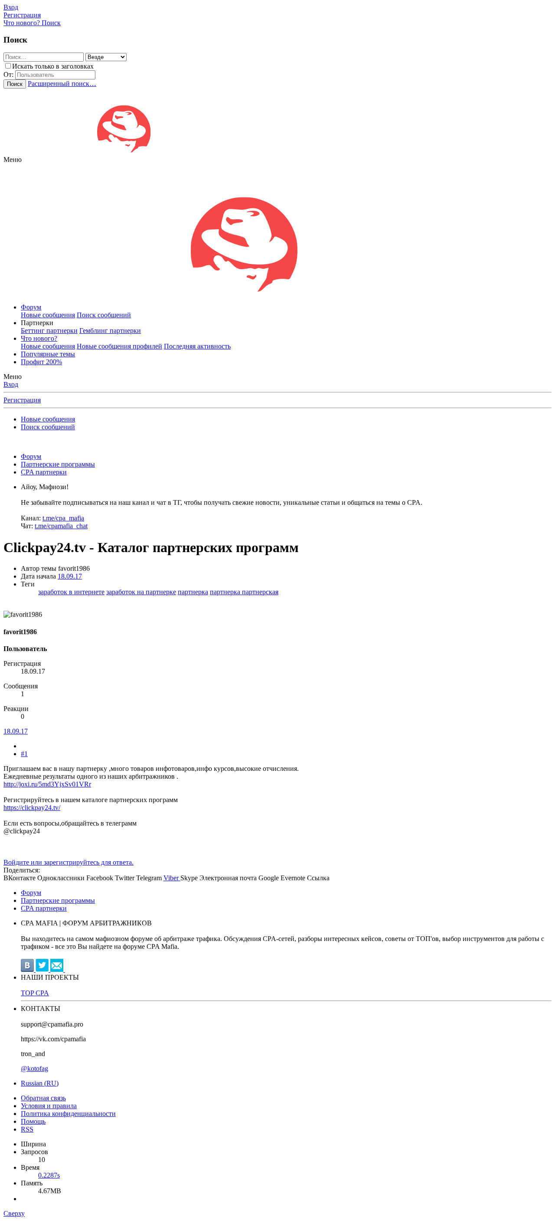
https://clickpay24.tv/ (31, 807)
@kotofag (34, 1068)
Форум (31, 307)
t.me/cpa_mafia (63, 518)
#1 (24, 753)
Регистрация (22, 400)
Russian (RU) (40, 1083)
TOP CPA (35, 993)
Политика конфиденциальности (68, 1113)
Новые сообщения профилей (119, 346)
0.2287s (49, 1175)
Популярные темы (48, 354)
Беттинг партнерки (49, 330)
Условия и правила (49, 1105)
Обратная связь (43, 1098)
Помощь (33, 1121)
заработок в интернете (71, 592)
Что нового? (39, 338)
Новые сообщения (48, 315)
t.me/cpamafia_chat (61, 526)
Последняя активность (197, 346)
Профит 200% (41, 361)
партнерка (193, 592)
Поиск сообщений (104, 315)
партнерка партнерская (244, 592)
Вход (10, 384)
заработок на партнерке (141, 592)
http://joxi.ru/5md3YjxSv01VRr (47, 784)
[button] (12, 159)
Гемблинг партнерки (110, 330)
